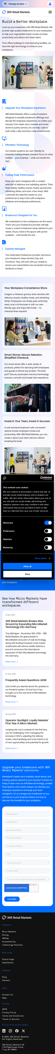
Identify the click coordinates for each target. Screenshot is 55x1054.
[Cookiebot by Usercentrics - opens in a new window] (40, 478)
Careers (6, 980)
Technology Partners (12, 945)
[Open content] (50, 4)
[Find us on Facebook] (17, 1030)
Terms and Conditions (13, 1016)
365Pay (5, 938)
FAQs (4, 998)
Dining (5, 935)
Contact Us (7, 995)
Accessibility (9, 941)
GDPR (4, 1009)
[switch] (48, 531)
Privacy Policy (9, 1012)
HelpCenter (7, 963)
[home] (19, 12)
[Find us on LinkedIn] (3, 1030)
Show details (41, 558)
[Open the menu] (50, 12)
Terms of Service (10, 1019)
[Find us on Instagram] (10, 1030)
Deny (27, 574)
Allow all (27, 566)
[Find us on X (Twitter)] (23, 1030)
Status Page (8, 959)
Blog (4, 977)
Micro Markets (9, 932)
